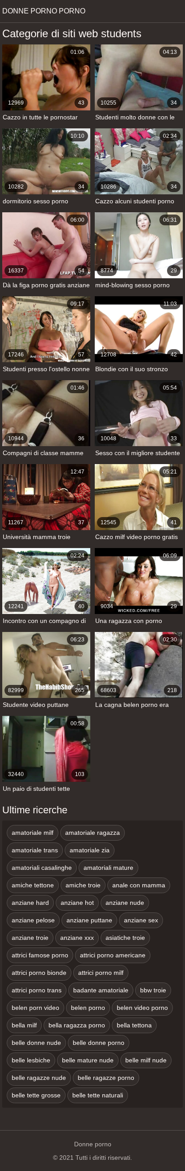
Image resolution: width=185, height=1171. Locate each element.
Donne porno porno (43, 11)
